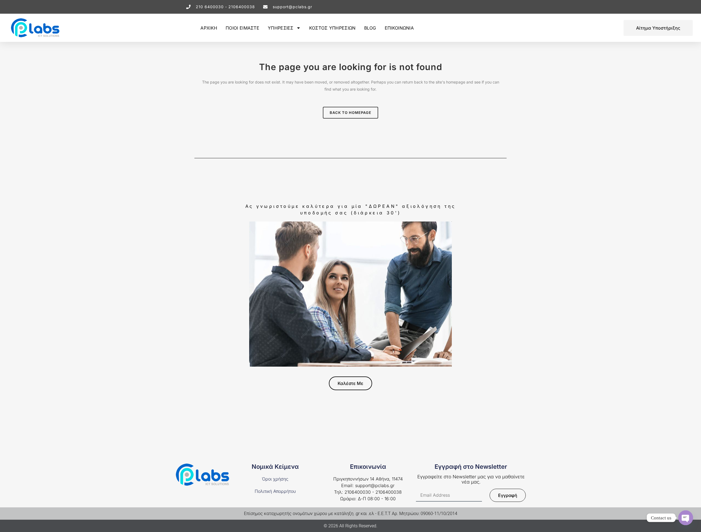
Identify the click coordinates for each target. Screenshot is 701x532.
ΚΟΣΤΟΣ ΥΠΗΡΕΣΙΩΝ (332, 28)
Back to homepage (350, 112)
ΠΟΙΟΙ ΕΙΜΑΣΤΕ (242, 28)
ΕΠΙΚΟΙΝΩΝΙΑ (399, 28)
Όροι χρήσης (275, 479)
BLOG (370, 28)
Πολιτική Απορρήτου (275, 491)
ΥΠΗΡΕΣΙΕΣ (281, 28)
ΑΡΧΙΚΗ (208, 28)
